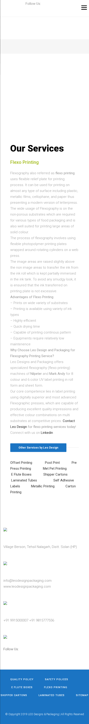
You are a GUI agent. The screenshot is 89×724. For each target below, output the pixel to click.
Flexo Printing (55, 687)
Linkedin (47, 433)
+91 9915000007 (15, 620)
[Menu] (84, 7)
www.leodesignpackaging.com (27, 586)
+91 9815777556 (41, 620)
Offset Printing (21, 463)
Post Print (52, 463)
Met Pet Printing (55, 468)
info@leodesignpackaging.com (27, 581)
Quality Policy (22, 679)
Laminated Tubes (24, 480)
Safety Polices (56, 679)
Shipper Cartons (55, 474)
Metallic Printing (43, 486)
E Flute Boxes (21, 474)
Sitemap (82, 695)
